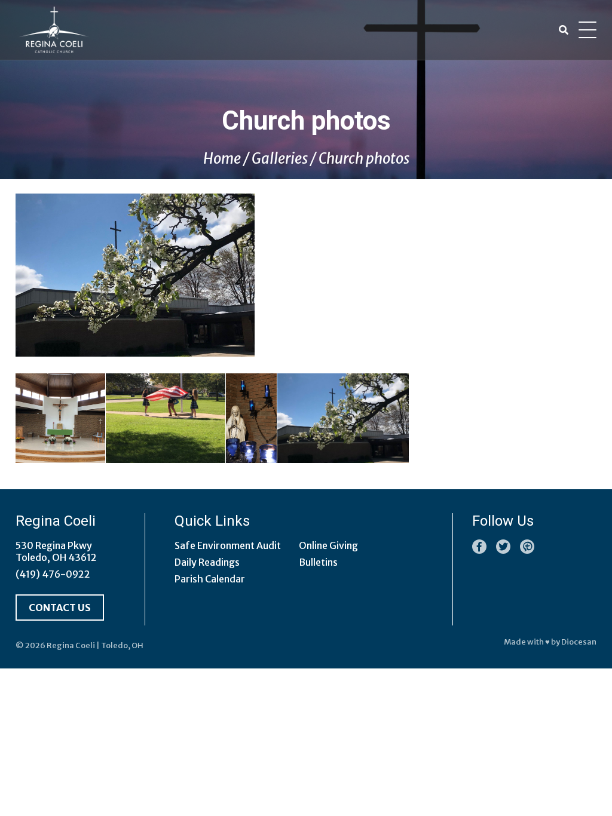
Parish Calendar (210, 579)
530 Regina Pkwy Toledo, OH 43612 (56, 551)
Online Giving (328, 545)
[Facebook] (479, 546)
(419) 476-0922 (53, 574)
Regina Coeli (71, 645)
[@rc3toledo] (503, 546)
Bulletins (318, 562)
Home (222, 158)
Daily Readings (207, 562)
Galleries (280, 158)
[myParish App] (527, 546)
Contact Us (60, 607)
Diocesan (578, 642)
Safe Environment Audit (228, 545)
